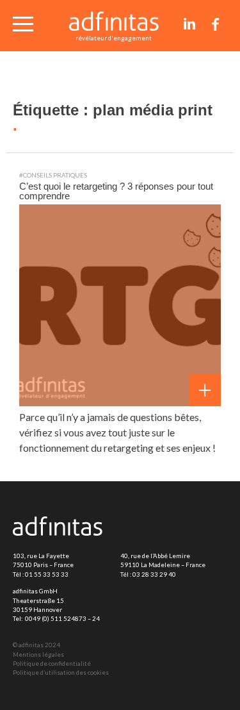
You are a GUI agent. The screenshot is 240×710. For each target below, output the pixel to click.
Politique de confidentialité (52, 663)
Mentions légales (38, 654)
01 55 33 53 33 (46, 574)
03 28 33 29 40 (154, 574)
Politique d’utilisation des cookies (61, 672)
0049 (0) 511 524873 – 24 (62, 618)
